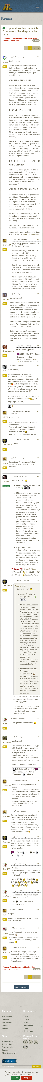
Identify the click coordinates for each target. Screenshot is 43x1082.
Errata (26, 1028)
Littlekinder (7, 445)
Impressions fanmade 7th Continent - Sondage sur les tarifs (20, 31)
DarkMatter (7, 896)
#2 (38, 240)
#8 (38, 458)
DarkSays (6, 816)
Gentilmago (7, 786)
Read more (32, 1074)
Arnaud (5, 62)
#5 (38, 365)
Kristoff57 (7, 245)
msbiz (4, 915)
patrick (5, 933)
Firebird (6, 482)
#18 (38, 909)
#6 (38, 412)
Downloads (28, 1025)
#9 (38, 476)
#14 (38, 811)
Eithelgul (6, 842)
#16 (38, 864)
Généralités (14, 40)
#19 (38, 928)
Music (26, 1022)
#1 (38, 57)
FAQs (26, 1016)
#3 (38, 294)
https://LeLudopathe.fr (31, 234)
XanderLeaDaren (9, 351)
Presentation (7, 1016)
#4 (38, 346)
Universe (5, 1019)
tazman (5, 417)
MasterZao (7, 742)
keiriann (5, 299)
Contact (5, 1050)
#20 (38, 947)
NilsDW (5, 724)
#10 (38, 580)
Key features (7, 1022)
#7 (38, 439)
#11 (38, 718)
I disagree (26, 1077)
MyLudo (36, 359)
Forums (6, 38)
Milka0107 (6, 953)
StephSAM (6, 869)
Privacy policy (7, 1047)
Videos (26, 1019)
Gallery (5, 1028)
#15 (38, 837)
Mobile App (28, 1031)
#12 (38, 737)
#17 (38, 891)
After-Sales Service (9, 1053)
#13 (38, 780)
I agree (15, 1077)
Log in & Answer (21, 987)
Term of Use (7, 1044)
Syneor (5, 463)
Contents (6, 1025)
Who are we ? (7, 1041)
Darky (5, 371)
